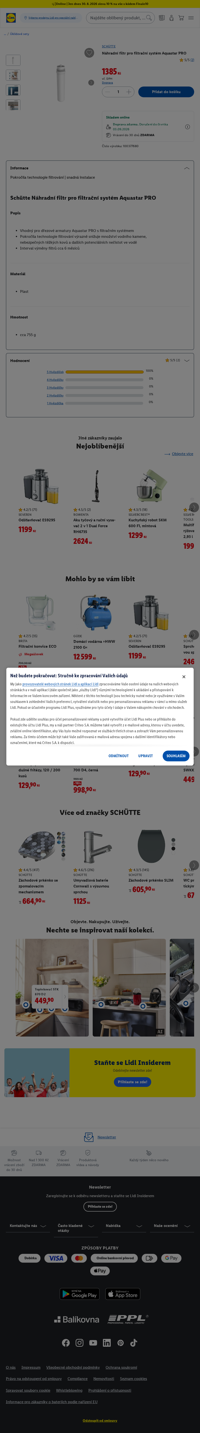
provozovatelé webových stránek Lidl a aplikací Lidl (60, 684)
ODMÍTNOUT (119, 756)
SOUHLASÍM (176, 756)
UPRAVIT (145, 756)
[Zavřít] (184, 677)
